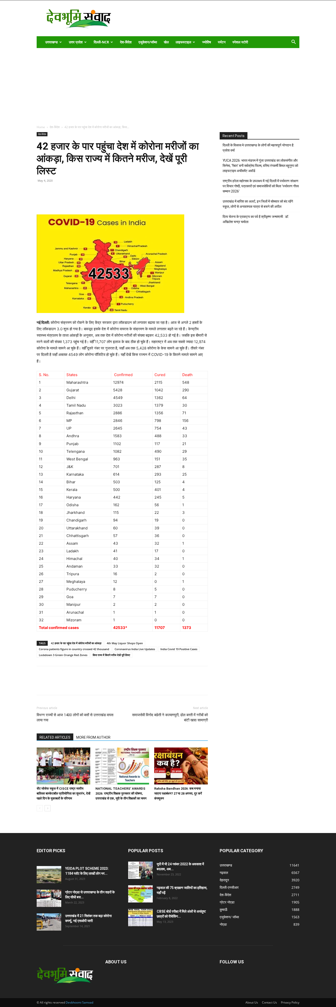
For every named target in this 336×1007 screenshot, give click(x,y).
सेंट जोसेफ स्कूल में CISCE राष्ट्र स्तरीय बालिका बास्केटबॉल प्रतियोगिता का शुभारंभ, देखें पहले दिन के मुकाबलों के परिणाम (63, 793)
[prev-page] (40, 808)
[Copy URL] (41, 200)
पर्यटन (222, 42)
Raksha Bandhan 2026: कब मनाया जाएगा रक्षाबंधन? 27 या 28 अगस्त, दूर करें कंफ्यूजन (178, 793)
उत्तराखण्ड (51, 42)
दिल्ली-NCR (101, 42)
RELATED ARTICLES (55, 737)
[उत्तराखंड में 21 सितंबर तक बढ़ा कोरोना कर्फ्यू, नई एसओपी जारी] (49, 922)
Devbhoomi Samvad (79, 1002)
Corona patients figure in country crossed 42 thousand (74, 649)
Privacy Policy (290, 1002)
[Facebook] (53, 200)
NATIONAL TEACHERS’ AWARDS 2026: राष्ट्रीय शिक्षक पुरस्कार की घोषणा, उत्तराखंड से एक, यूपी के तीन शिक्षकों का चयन (120, 793)
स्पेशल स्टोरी (240, 42)
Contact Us (269, 1002)
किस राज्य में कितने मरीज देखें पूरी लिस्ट (111, 655)
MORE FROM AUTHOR (93, 737)
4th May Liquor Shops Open (125, 643)
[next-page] (48, 808)
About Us (251, 1002)
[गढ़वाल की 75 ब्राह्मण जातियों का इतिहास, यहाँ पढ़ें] (140, 894)
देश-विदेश (126, 42)
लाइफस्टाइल (183, 42)
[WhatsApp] (75, 200)
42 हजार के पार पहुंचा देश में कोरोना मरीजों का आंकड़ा (76, 643)
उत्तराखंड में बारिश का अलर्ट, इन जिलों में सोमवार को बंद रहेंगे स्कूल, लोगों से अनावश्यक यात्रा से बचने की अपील (258, 203)
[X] (64, 200)
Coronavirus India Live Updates (135, 649)
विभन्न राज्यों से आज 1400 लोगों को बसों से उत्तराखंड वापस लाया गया (75, 717)
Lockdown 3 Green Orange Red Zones (63, 655)
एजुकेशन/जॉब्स (147, 42)
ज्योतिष (206, 42)
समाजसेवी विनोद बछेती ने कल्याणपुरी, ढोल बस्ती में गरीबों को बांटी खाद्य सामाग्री (170, 717)
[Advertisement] (168, 85)
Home (41, 127)
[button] (293, 42)
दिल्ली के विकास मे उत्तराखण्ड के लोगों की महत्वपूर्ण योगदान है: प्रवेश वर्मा (258, 147)
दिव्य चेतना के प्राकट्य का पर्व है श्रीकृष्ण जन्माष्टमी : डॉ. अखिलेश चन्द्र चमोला (256, 219)
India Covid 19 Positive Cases (178, 649)
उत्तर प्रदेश (76, 42)
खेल (166, 42)
